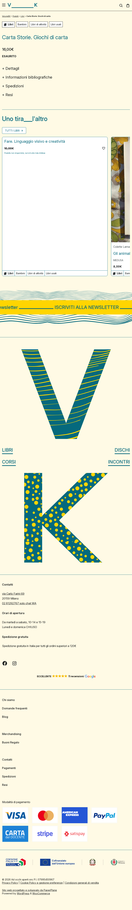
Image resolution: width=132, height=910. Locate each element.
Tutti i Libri (12, 130)
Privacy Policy (10, 882)
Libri (7, 450)
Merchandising (11, 734)
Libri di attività (38, 24)
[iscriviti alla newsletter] (66, 307)
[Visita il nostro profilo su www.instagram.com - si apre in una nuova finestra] (14, 663)
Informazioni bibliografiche (29, 77)
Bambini (22, 24)
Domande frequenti (14, 708)
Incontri (119, 462)
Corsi (9, 462)
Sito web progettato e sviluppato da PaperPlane (29, 890)
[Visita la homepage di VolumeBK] (22, 5)
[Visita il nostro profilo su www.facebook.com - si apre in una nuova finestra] (5, 663)
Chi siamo (8, 700)
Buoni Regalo (10, 742)
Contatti (7, 759)
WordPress (23, 893)
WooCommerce (41, 893)
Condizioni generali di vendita (82, 882)
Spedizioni (15, 86)
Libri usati (56, 24)
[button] (103, 148)
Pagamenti (9, 768)
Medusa (118, 260)
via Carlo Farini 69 (13, 593)
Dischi (122, 450)
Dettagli (12, 68)
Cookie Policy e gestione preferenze (41, 882)
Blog (5, 716)
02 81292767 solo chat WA (19, 603)
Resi (9, 94)
